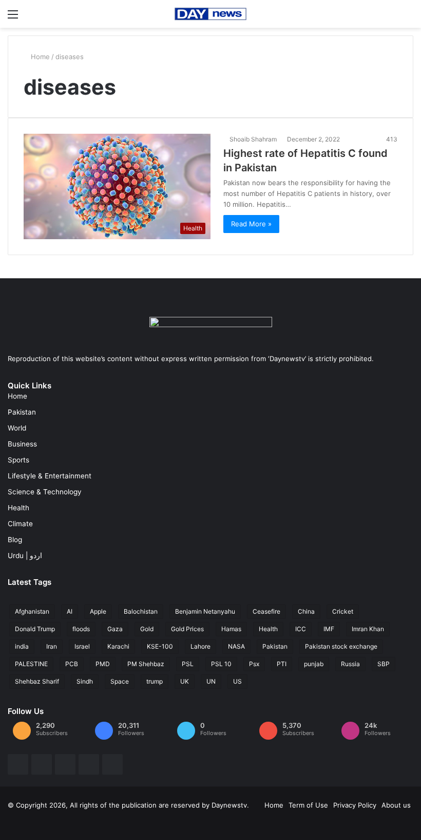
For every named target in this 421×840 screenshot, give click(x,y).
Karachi (118, 646)
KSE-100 (160, 646)
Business (22, 444)
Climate (20, 524)
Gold (147, 629)
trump (154, 681)
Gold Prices (187, 629)
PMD (102, 664)
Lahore (200, 646)
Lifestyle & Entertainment (49, 476)
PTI (281, 664)
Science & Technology (45, 492)
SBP (383, 664)
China (306, 611)
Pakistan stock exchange (341, 646)
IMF (328, 629)
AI (69, 611)
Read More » (251, 224)
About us (396, 805)
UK (184, 681)
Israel (82, 646)
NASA (236, 646)
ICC (300, 629)
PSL (188, 664)
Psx (254, 664)
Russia (350, 664)
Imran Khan (368, 629)
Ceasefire (266, 611)
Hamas (231, 629)
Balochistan (141, 611)
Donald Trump (35, 629)
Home (39, 56)
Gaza (115, 629)
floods (81, 629)
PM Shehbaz (145, 664)
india (22, 646)
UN (211, 681)
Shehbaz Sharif (37, 681)
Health (18, 508)
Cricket (342, 611)
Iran (51, 646)
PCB (71, 664)
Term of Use (308, 805)
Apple (98, 611)
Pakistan (22, 412)
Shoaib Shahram (253, 139)
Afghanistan (32, 611)
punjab (313, 664)
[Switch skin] (408, 17)
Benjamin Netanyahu (205, 611)
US (237, 681)
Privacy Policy (354, 805)
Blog (15, 539)
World (17, 428)
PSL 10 (221, 664)
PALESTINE (31, 664)
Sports (18, 460)
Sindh (84, 681)
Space (119, 681)
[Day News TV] (210, 14)
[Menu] (13, 17)
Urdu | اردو (25, 555)
